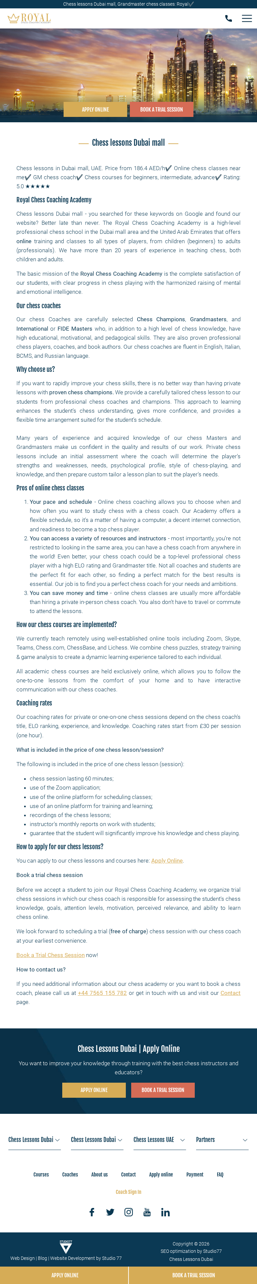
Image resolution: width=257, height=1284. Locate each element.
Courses (41, 1174)
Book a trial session (163, 1090)
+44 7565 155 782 (102, 993)
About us (99, 1174)
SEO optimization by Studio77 (191, 1251)
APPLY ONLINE (95, 109)
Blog (42, 1258)
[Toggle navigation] (247, 18)
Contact (231, 993)
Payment (194, 1174)
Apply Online (167, 860)
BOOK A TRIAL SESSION (161, 109)
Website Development (72, 1258)
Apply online (161, 1174)
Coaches (70, 1174)
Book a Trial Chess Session (50, 955)
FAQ (220, 1174)
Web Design (22, 1258)
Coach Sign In (128, 1192)
